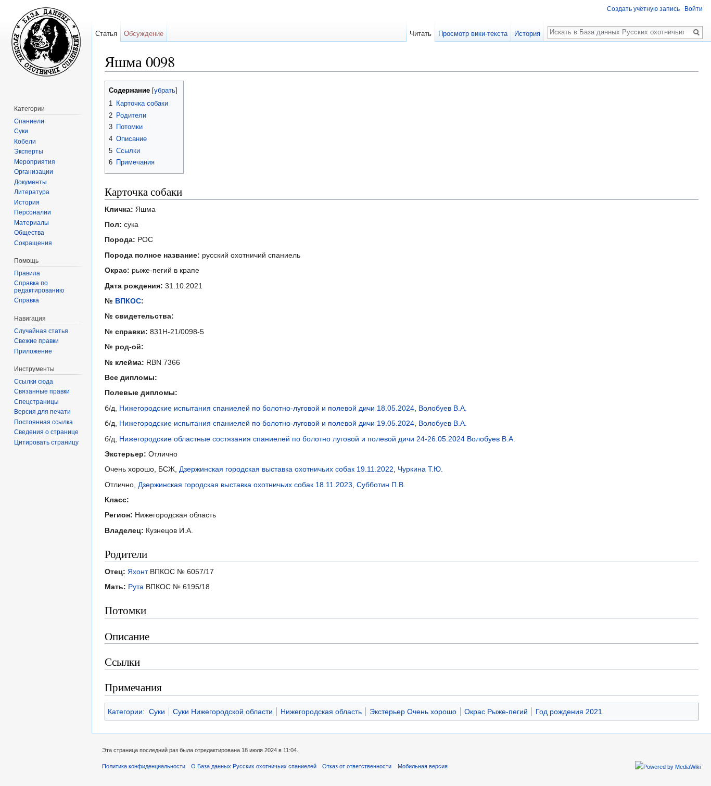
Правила (27, 273)
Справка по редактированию (39, 287)
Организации (33, 171)
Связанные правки (42, 391)
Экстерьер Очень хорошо (413, 711)
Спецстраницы (36, 401)
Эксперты (28, 151)
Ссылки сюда (33, 381)
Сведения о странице (46, 432)
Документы (30, 182)
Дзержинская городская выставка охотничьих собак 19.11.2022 (286, 469)
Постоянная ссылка (43, 422)
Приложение (33, 351)
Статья (106, 33)
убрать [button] (164, 90)
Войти (693, 8)
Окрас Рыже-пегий (496, 711)
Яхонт (138, 571)
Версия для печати (42, 411)
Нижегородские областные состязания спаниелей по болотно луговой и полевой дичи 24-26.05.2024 (292, 439)
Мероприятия (34, 162)
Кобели (25, 141)
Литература (31, 192)
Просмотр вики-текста (472, 33)
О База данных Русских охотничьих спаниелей (253, 766)
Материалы (31, 222)
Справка (26, 300)
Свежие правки (36, 341)
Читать (420, 33)
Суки (157, 711)
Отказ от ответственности (356, 766)
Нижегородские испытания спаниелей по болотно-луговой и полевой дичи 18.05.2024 (266, 408)
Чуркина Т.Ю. (420, 469)
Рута (136, 586)
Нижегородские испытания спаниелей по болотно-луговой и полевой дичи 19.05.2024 (266, 423)
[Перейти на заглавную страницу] (45, 41)
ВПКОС (128, 301)
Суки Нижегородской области (223, 711)
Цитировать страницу (46, 442)
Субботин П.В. (381, 484)
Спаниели (29, 121)
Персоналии (32, 212)
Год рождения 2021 (569, 711)
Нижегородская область (321, 711)
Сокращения (33, 243)
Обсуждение (143, 33)
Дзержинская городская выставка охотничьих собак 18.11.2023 (245, 484)
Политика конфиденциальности (143, 766)
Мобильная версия (423, 766)
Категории (125, 711)
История (527, 33)
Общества (29, 232)
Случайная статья (41, 331)
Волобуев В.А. (442, 408)
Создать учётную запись (643, 8)
